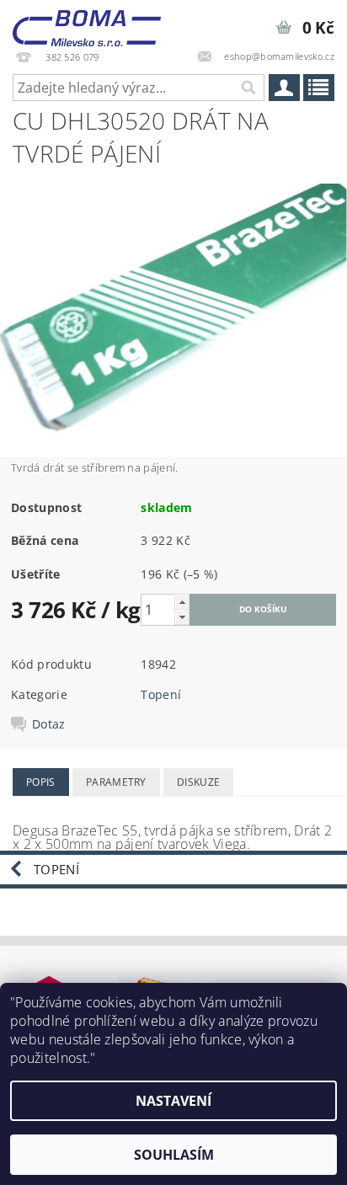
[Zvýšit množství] (182, 602)
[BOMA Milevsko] (87, 22)
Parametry (116, 782)
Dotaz (49, 724)
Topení (161, 694)
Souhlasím (174, 1154)
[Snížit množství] (182, 617)
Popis (41, 782)
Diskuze (198, 782)
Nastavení (173, 1101)
